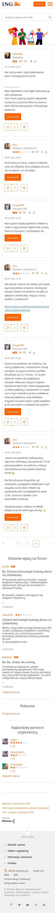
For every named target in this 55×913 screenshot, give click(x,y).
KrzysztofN (18, 205)
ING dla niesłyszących (18, 871)
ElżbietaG (17, 54)
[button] (8, 127)
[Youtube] (27, 904)
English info (38, 871)
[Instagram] (35, 904)
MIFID (6, 875)
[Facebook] (11, 904)
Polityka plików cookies (14, 883)
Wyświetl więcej (10, 776)
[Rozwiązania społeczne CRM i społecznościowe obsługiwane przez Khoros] (8, 820)
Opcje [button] (24, 127)
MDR (16, 875)
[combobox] (27, 17)
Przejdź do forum (11, 692)
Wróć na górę (27, 836)
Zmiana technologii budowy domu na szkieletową (26, 621)
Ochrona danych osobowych (17, 879)
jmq (15, 144)
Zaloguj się (39, 4)
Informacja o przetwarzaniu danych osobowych (25, 808)
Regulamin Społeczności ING (16, 803)
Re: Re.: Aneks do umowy (18, 662)
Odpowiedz (13, 116)
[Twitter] (19, 904)
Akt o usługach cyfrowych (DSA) (18, 812)
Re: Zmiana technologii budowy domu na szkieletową (27, 573)
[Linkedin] (44, 904)
